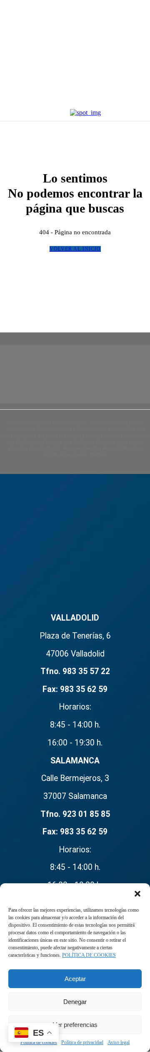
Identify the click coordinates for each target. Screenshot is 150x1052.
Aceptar (75, 978)
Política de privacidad (82, 1042)
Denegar (75, 1001)
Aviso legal (119, 1042)
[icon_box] (75, 807)
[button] (137, 894)
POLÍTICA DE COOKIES (89, 955)
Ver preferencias (75, 1024)
